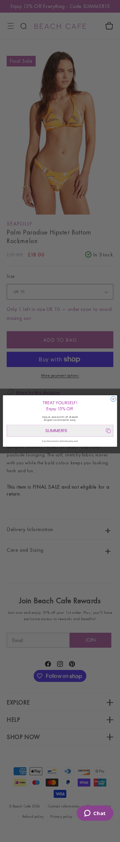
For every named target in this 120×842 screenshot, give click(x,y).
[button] (60, 431)
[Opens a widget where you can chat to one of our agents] (94, 813)
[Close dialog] (113, 399)
